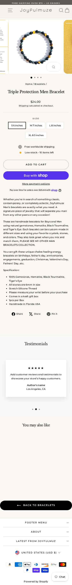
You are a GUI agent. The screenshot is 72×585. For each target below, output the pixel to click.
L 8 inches (55, 125)
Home (28, 84)
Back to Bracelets (38, 505)
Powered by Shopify (36, 581)
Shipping (23, 105)
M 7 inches (36, 125)
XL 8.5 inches (36, 135)
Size (36, 118)
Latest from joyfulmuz (36, 541)
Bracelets (39, 84)
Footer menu (36, 522)
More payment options (36, 183)
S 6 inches (17, 125)
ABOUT (36, 531)
